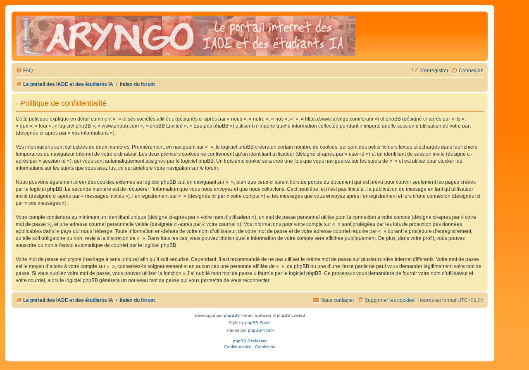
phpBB (230, 315)
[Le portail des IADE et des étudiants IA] (185, 36)
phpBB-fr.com (261, 330)
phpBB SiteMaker (250, 341)
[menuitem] (24, 70)
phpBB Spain (258, 322)
